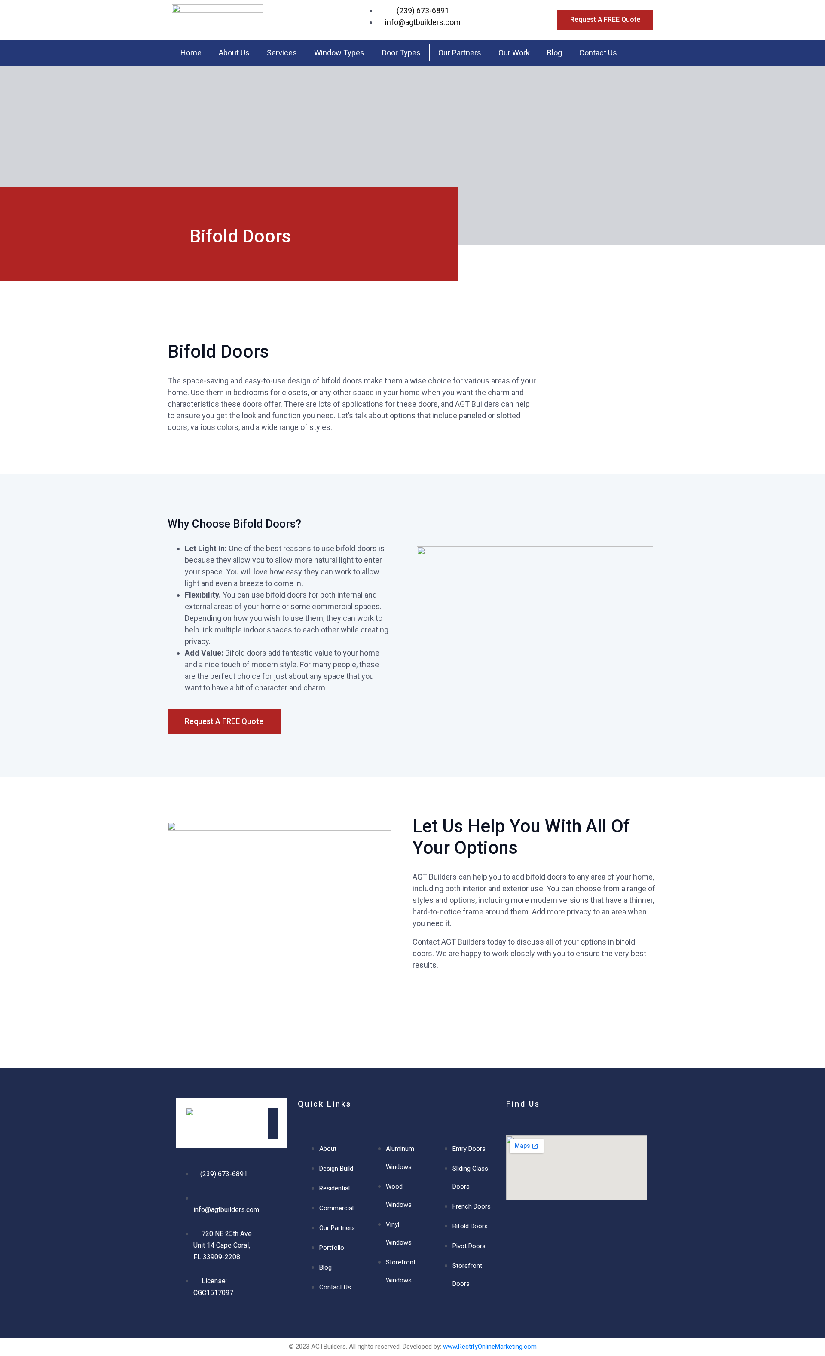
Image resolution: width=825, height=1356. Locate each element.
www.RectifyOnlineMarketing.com (490, 1346)
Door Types (401, 52)
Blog (554, 52)
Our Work (514, 52)
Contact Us (598, 52)
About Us (234, 52)
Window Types (339, 52)
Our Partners (459, 52)
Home (191, 52)
